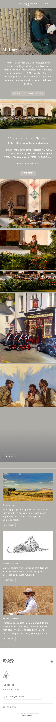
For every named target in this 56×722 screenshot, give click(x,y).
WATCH (12, 456)
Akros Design (28, 715)
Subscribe (8, 685)
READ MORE (27, 173)
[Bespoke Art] (28, 487)
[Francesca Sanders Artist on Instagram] (52, 661)
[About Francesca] (28, 600)
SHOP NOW (9, 580)
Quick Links (10, 707)
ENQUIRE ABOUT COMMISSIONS (28, 93)
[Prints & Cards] (28, 545)
